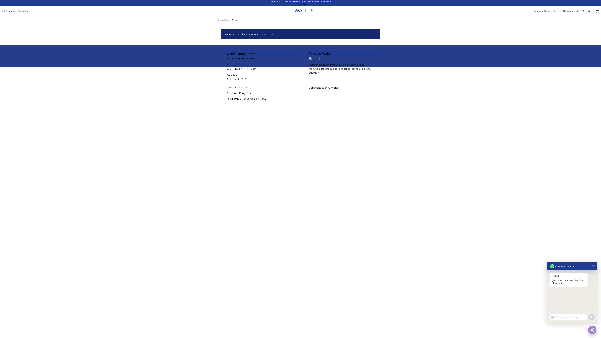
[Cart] (597, 11)
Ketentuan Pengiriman (239, 93)
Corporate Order (541, 11)
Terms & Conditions (238, 87)
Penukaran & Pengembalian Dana (246, 98)
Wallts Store (24, 11)
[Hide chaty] (592, 330)
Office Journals (571, 11)
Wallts (300, 10)
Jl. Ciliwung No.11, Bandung (241, 58)
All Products (8, 11)
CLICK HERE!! (300, 4)
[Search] (589, 11)
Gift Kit (556, 11)
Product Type (223, 20)
